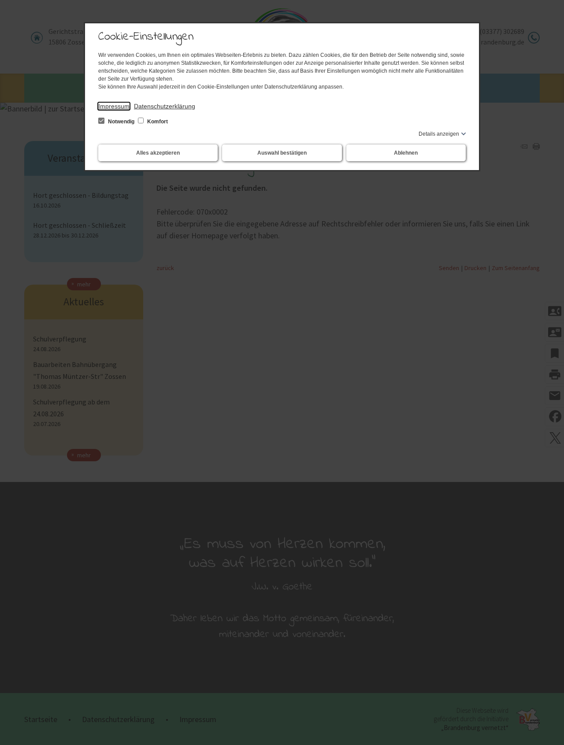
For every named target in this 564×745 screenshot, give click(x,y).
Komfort (157, 122)
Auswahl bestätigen (282, 153)
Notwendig (121, 122)
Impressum (114, 106)
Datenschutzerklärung (164, 106)
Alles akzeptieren (158, 153)
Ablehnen (406, 153)
